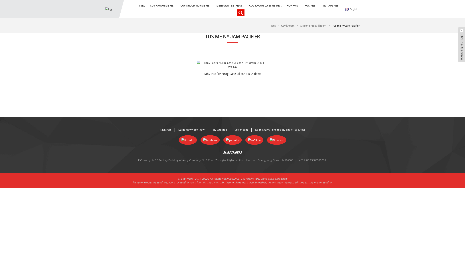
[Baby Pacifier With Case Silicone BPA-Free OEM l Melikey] (232, 65)
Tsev (142, 5)
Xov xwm (292, 5)
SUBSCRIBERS (232, 152)
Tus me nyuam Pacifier (346, 25)
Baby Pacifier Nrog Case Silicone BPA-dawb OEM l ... (232, 74)
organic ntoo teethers (280, 182)
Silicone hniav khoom (313, 25)
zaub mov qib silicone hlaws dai (226, 182)
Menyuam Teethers (229, 5)
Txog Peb (309, 5)
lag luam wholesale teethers (150, 182)
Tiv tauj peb (331, 5)
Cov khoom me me (161, 5)
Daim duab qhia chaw (273, 178)
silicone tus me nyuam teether (313, 182)
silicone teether (256, 182)
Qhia (236, 178)
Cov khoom (287, 25)
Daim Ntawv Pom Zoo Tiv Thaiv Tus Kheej (280, 129)
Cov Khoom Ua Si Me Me (264, 5)
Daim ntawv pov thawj (191, 129)
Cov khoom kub (250, 178)
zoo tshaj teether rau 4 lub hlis (187, 182)
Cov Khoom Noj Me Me (195, 5)
